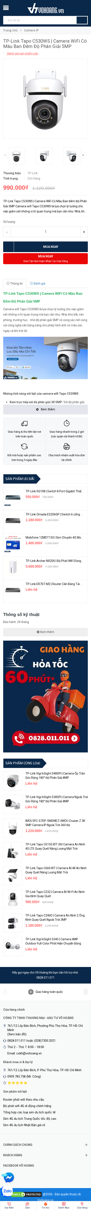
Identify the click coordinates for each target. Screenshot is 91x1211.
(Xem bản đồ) (16, 1034)
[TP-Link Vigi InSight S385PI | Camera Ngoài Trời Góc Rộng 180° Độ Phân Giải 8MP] (12, 804)
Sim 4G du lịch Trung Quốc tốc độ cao (29, 1119)
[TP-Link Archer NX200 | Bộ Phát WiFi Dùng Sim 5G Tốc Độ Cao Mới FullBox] (12, 566)
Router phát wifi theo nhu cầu (23, 1100)
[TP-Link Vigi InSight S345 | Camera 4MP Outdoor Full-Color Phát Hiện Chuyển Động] (12, 946)
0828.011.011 (45, 977)
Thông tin (16, 283)
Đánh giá (39, 283)
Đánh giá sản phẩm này (22, 53)
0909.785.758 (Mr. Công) (24, 1076)
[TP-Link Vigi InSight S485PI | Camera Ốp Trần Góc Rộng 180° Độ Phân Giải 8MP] (12, 780)
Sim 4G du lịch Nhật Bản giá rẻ (24, 1125)
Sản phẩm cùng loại (23, 763)
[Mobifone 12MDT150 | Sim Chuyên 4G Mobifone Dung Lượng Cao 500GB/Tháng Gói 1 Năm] (12, 543)
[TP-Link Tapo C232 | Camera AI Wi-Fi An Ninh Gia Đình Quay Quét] (12, 899)
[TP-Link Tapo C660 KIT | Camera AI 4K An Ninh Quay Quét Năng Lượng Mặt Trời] (12, 875)
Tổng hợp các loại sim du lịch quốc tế (29, 1112)
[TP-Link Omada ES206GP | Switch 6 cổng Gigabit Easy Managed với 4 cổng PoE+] (12, 520)
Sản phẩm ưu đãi (20, 479)
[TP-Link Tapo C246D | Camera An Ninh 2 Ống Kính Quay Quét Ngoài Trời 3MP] (12, 922)
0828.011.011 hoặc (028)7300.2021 (31, 1041)
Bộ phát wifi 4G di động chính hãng (27, 1106)
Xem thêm (46, 632)
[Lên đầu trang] (79, 1185)
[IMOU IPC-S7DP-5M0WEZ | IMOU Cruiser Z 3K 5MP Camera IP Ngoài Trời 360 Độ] (12, 828)
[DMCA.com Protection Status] (26, 1194)
